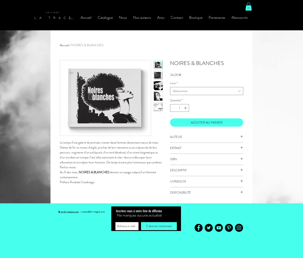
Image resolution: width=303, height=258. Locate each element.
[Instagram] (239, 228)
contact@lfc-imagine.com (93, 211)
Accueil (64, 45)
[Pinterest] (229, 228)
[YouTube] (219, 228)
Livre (174, 83)
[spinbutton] (179, 108)
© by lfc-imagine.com (68, 211)
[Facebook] (199, 228)
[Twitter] (209, 228)
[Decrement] (173, 108)
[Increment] (185, 108)
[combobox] (206, 91)
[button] (248, 7)
